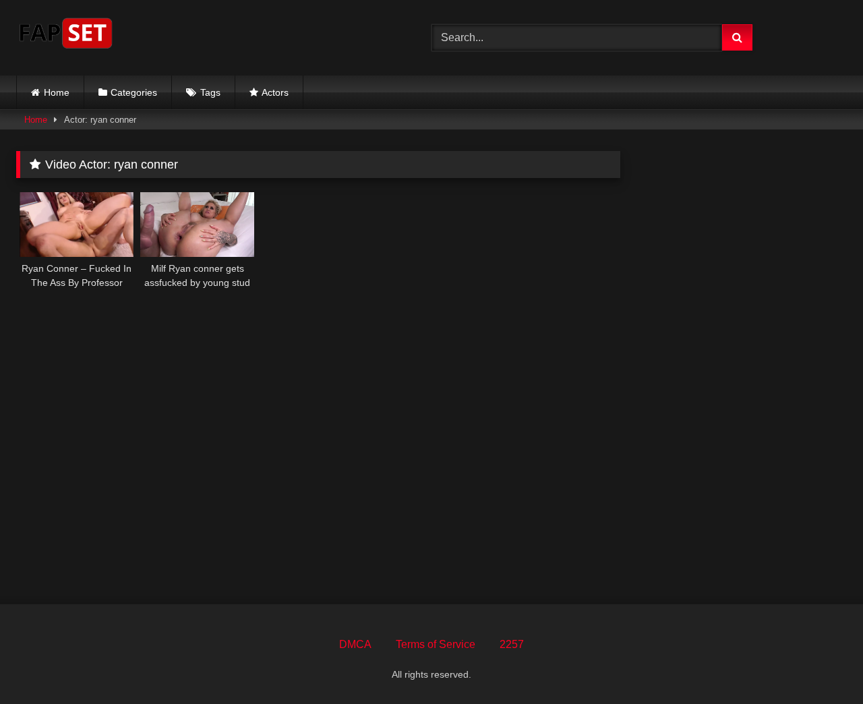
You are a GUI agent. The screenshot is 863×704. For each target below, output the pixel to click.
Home (56, 92)
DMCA (355, 644)
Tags (210, 92)
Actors (275, 92)
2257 (512, 644)
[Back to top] (821, 664)
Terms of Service (435, 644)
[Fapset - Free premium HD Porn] (65, 35)
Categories (134, 92)
